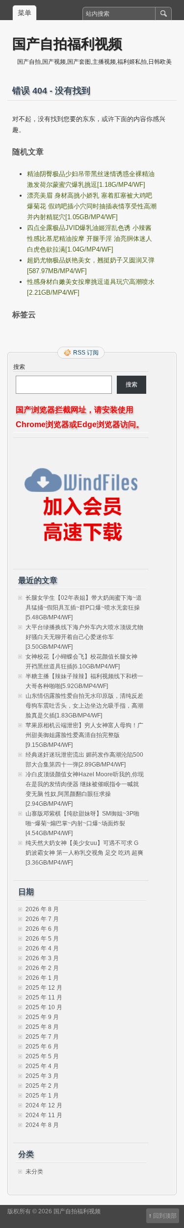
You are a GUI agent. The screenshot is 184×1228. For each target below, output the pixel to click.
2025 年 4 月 (42, 1066)
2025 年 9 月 (42, 1017)
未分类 (34, 1171)
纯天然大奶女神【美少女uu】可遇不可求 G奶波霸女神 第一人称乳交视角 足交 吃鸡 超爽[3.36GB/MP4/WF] (84, 853)
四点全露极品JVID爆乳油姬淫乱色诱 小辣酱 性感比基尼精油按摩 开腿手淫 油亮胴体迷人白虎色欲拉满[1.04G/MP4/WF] (89, 238)
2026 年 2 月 (42, 968)
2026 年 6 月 (42, 928)
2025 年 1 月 (42, 1095)
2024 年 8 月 (42, 1125)
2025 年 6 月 (42, 1046)
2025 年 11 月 (44, 997)
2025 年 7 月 (42, 1036)
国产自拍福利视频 (67, 43)
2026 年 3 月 (42, 958)
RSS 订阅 (86, 352)
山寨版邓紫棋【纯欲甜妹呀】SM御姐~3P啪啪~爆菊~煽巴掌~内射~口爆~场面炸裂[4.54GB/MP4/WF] (82, 823)
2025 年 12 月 (44, 987)
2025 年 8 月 (42, 1026)
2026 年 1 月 (42, 977)
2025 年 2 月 (42, 1085)
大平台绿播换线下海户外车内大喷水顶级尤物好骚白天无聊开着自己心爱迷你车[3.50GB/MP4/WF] (84, 637)
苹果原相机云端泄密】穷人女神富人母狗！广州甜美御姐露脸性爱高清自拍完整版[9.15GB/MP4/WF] (84, 735)
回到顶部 (165, 1215)
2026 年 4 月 (42, 948)
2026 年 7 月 (42, 919)
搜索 (19, 366)
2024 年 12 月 (44, 1105)
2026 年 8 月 (42, 909)
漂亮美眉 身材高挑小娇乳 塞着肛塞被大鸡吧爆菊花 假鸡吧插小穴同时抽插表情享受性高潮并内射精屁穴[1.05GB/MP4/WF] (92, 206)
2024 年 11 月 (44, 1115)
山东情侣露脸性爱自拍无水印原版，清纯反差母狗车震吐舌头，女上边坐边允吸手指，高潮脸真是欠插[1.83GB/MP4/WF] (84, 705)
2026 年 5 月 (42, 938)
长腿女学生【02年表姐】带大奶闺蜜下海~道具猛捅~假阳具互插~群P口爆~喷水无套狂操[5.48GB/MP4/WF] (84, 607)
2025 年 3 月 (42, 1076)
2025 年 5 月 (42, 1056)
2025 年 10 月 (44, 1007)
